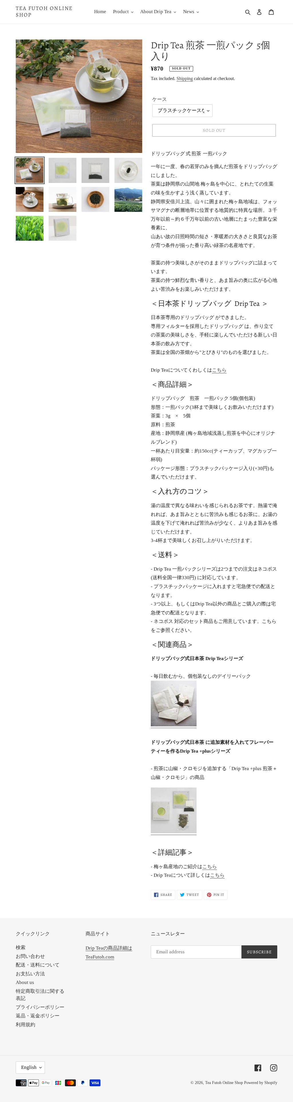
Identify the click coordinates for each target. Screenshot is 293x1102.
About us (25, 982)
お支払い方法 (30, 974)
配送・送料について (38, 965)
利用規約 (25, 1024)
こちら (219, 370)
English (29, 1067)
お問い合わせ (30, 956)
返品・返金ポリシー (38, 1016)
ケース (159, 99)
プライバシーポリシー (40, 1007)
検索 (20, 947)
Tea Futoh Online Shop (44, 11)
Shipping (185, 78)
